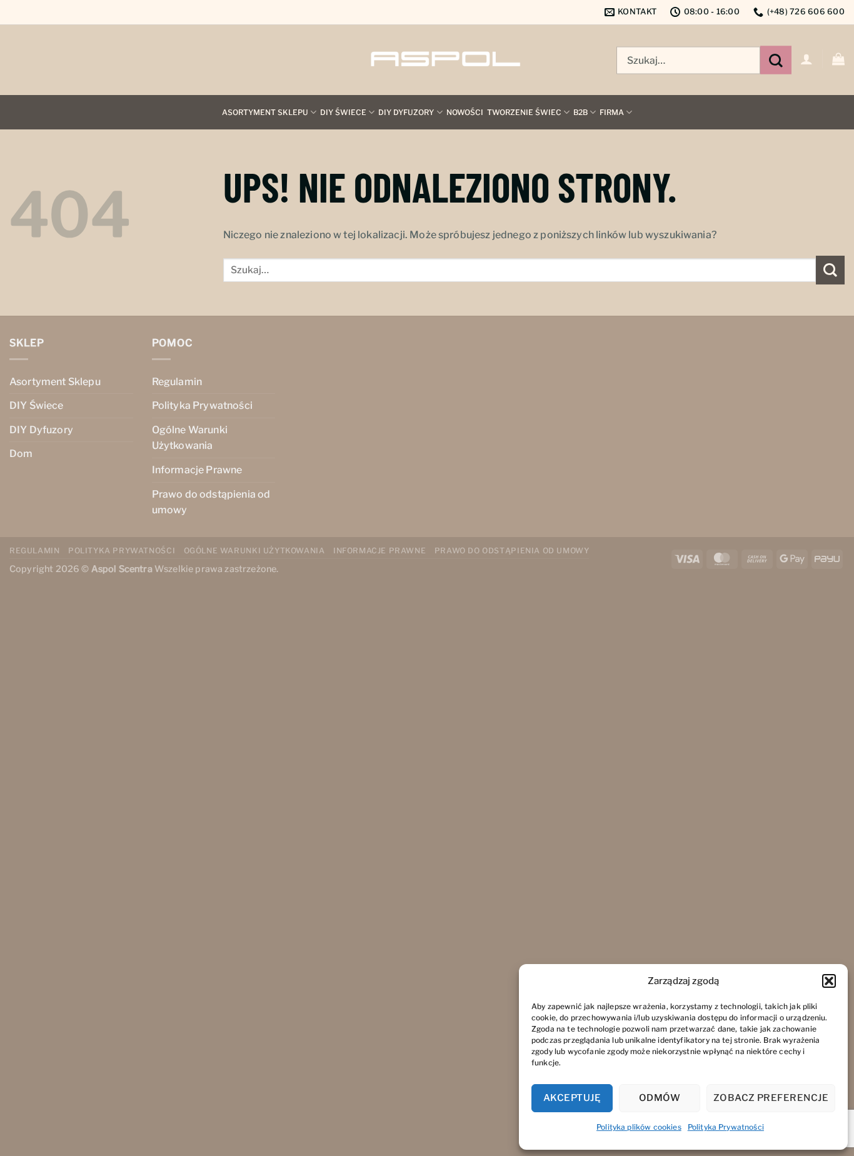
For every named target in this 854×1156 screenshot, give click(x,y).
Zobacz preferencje (770, 1097)
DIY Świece (343, 112)
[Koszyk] (838, 59)
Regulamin (177, 382)
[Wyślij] (775, 60)
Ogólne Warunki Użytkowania (190, 438)
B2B (580, 112)
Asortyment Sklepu (265, 112)
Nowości (464, 112)
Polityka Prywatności (726, 1127)
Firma (612, 112)
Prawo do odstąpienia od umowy (211, 502)
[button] (829, 981)
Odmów (659, 1097)
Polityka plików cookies (638, 1127)
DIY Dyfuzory (406, 112)
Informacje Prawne (197, 470)
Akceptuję (572, 1097)
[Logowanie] (806, 59)
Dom (21, 454)
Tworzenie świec (524, 112)
